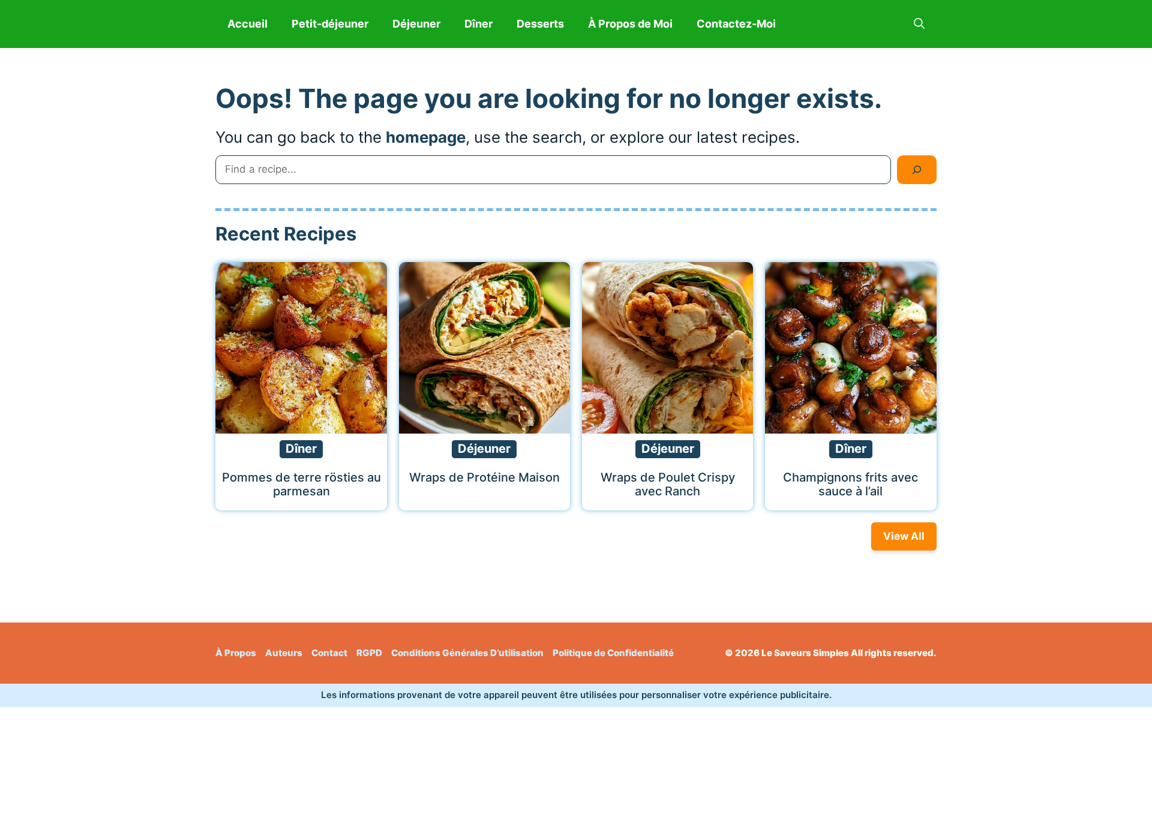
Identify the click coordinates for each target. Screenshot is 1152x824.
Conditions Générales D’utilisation (467, 652)
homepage (426, 137)
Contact (329, 652)
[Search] (917, 169)
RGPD (369, 652)
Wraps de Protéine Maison (484, 477)
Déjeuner (416, 23)
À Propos (235, 652)
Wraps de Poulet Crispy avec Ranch (668, 484)
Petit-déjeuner (330, 23)
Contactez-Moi (736, 23)
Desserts (540, 23)
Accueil (247, 23)
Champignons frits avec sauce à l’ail (850, 484)
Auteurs (283, 652)
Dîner (478, 23)
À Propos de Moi (630, 23)
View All (904, 536)
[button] (919, 24)
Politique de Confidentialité (613, 652)
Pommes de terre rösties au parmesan (301, 484)
